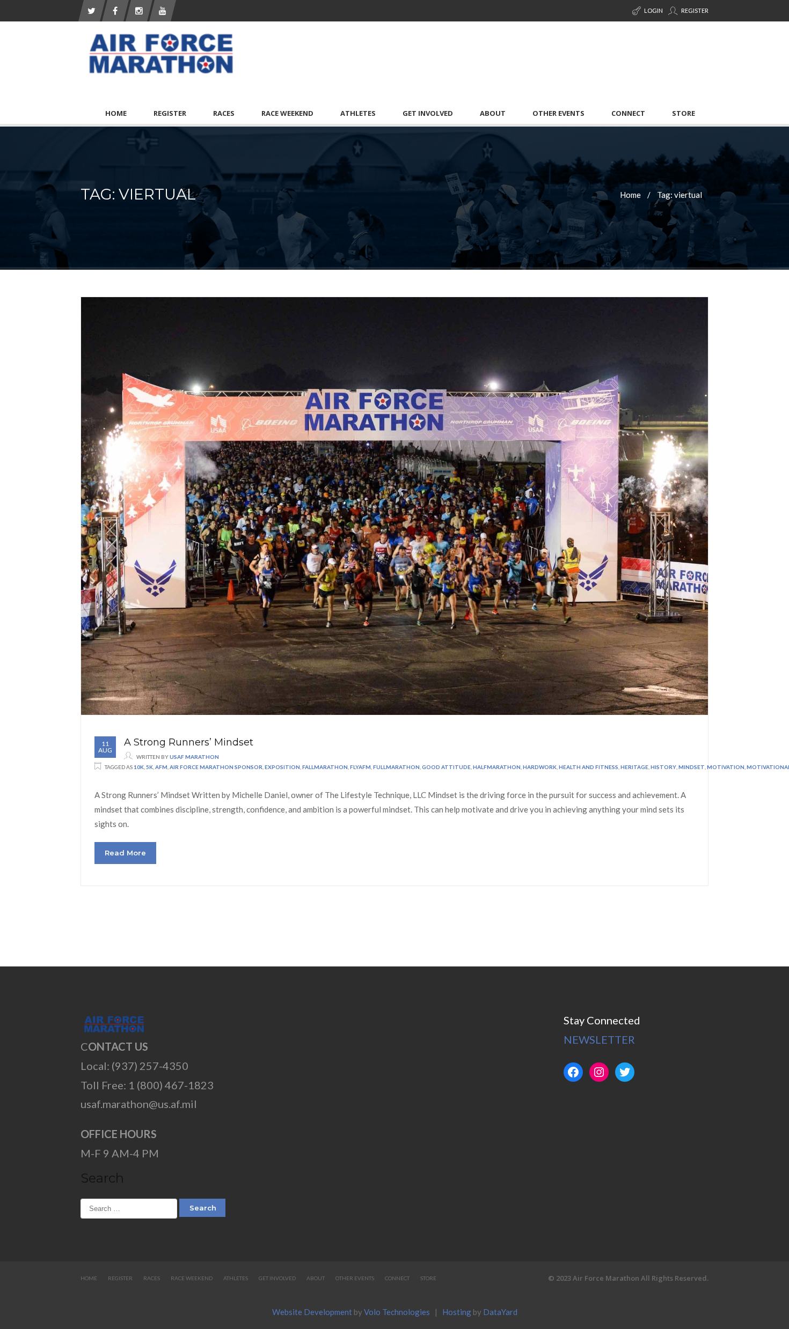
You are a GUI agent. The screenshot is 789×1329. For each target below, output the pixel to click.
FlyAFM (360, 767)
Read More (125, 852)
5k (149, 767)
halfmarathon (497, 767)
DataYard (500, 1312)
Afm (161, 767)
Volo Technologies (397, 1312)
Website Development (312, 1312)
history (663, 767)
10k (139, 767)
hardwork (540, 767)
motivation (725, 767)
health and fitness (588, 767)
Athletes (358, 113)
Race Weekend (287, 113)
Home (116, 113)
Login (653, 10)
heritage (634, 767)
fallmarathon (325, 767)
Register (694, 10)
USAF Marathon (194, 757)
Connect (628, 113)
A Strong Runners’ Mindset (188, 742)
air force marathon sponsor (216, 767)
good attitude (446, 767)
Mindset (691, 767)
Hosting (456, 1312)
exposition (282, 767)
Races (224, 113)
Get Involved (428, 113)
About (493, 113)
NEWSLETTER (599, 1039)
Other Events (558, 113)
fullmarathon (396, 767)
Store (683, 113)
